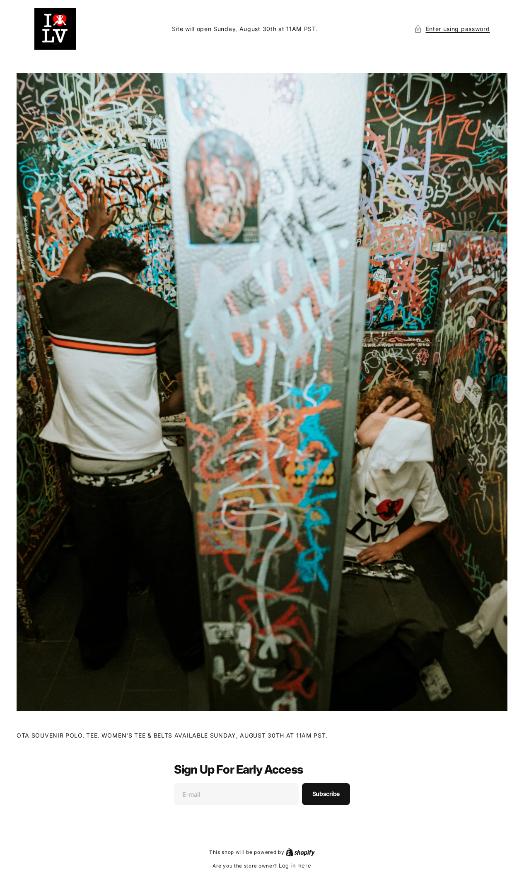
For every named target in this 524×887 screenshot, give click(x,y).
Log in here (295, 865)
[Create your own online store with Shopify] (300, 852)
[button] (452, 29)
